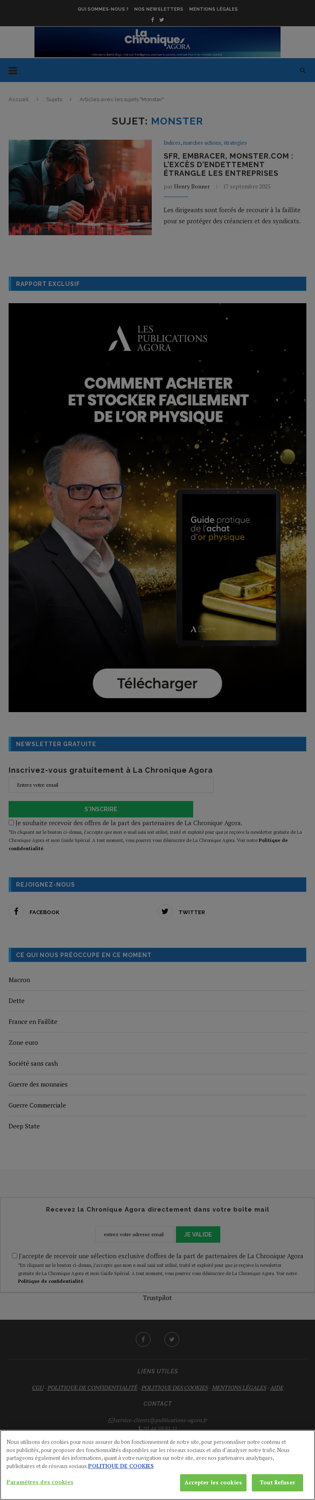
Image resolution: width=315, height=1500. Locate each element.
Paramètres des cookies (40, 1482)
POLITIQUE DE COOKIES (121, 1466)
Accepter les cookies (213, 1482)
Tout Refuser (277, 1482)
